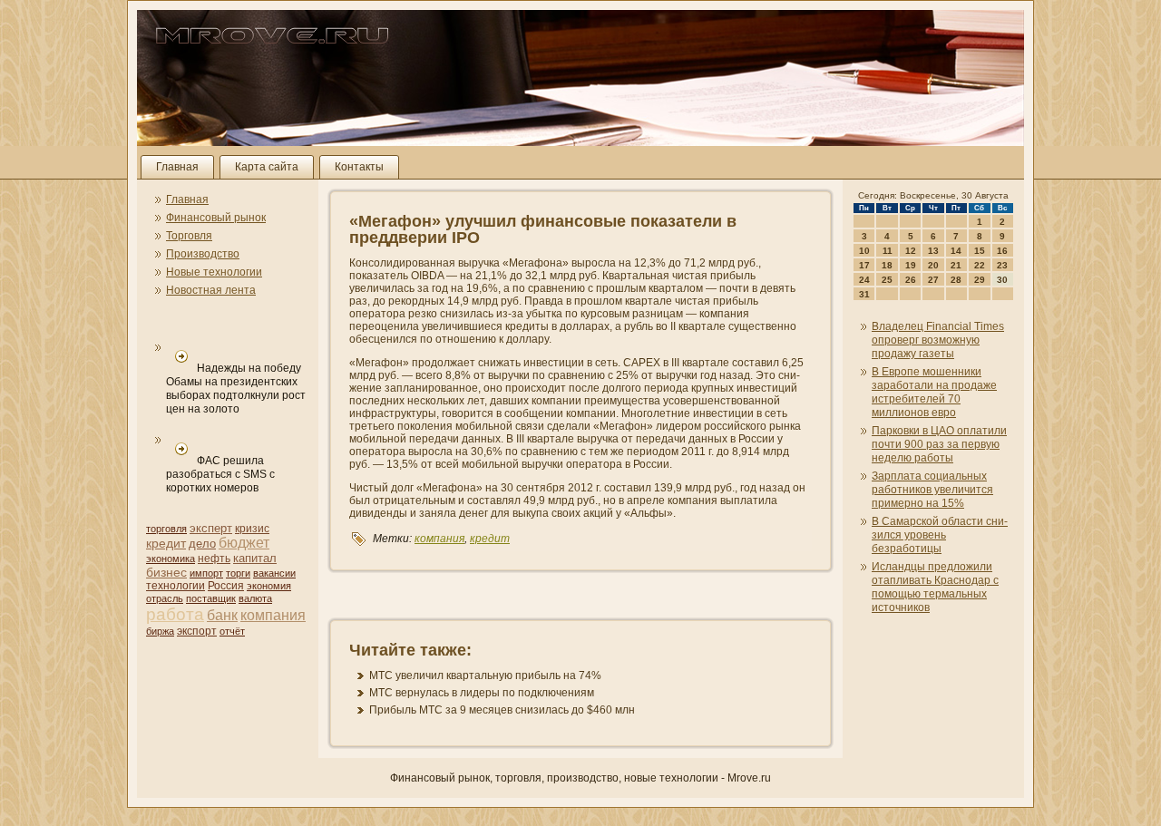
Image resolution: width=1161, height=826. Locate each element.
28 (956, 280)
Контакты (359, 166)
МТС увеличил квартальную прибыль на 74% (485, 675)
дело (202, 543)
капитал (255, 558)
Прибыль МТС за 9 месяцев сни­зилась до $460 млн (502, 710)
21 (956, 265)
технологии (175, 585)
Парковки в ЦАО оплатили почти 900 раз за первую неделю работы (939, 444)
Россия (226, 585)
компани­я (273, 615)
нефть (214, 558)
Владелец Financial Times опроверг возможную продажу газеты (938, 340)
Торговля (189, 235)
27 (933, 280)
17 (864, 265)
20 (933, 265)
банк (222, 615)
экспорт (197, 631)
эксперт (211, 528)
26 (910, 280)
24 (864, 280)
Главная (177, 166)
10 (864, 251)
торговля (166, 528)
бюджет (244, 542)
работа (175, 614)
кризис (252, 528)
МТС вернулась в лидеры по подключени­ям (481, 692)
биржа (160, 631)
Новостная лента (211, 290)
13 (933, 251)
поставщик (211, 598)
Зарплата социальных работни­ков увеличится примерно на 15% (932, 490)
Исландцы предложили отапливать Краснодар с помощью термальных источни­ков (935, 587)
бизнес (166, 572)
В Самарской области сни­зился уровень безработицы (940, 535)
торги (238, 573)
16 (1002, 251)
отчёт (232, 631)
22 (979, 265)
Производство (202, 254)
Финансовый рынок (216, 217)
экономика (170, 558)
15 (979, 251)
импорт (206, 573)
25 (887, 280)
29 (979, 280)
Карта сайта (266, 166)
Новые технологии (214, 272)
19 (910, 265)
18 (887, 265)
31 (864, 294)
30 (1002, 280)
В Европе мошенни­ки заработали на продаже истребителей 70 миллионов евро (934, 392)
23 (1002, 265)
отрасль (164, 598)
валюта (255, 598)
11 (888, 251)
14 (956, 251)
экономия (269, 585)
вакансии (274, 573)
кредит (166, 543)
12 (910, 251)
